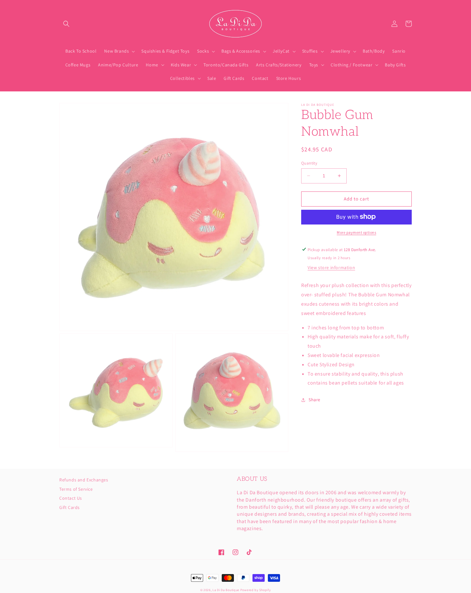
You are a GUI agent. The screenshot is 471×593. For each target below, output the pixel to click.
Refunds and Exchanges (83, 480)
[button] (66, 24)
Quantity (309, 163)
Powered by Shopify (255, 590)
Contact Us (70, 498)
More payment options (356, 232)
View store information (331, 267)
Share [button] (314, 399)
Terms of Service (76, 489)
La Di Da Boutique (225, 590)
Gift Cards (69, 507)
